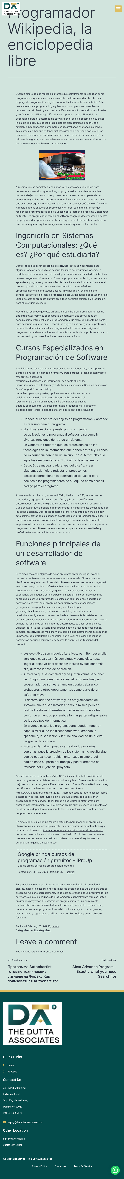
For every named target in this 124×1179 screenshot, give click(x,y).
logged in (36, 951)
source (70, 871)
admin (55, 926)
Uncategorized (42, 930)
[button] (118, 8)
